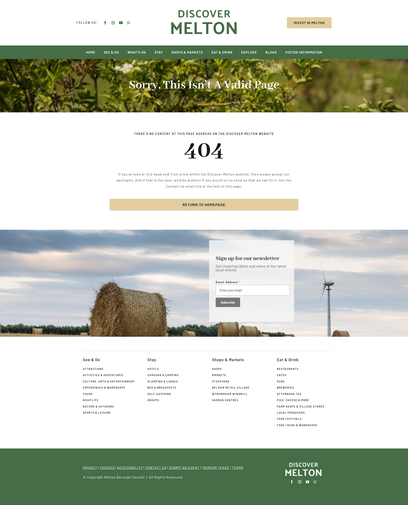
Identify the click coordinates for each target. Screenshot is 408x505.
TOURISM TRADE (215, 467)
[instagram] (113, 22)
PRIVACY (90, 467)
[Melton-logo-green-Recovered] (204, 9)
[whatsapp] (128, 22)
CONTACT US (155, 467)
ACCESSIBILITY (130, 467)
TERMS (237, 467)
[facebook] (105, 22)
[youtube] (121, 22)
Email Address (228, 282)
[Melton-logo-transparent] (303, 463)
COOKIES (107, 467)
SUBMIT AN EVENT (184, 467)
